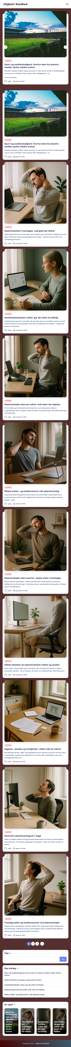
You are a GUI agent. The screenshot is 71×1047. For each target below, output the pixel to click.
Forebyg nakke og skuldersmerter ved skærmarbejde (31, 937)
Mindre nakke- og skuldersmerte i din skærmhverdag (31, 506)
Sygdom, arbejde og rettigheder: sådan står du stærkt (32, 764)
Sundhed (8, 76)
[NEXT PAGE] (42, 959)
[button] (10, 92)
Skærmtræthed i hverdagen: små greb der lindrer (29, 80)
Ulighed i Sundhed (15, 4)
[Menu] (67, 4)
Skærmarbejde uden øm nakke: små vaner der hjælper (32, 419)
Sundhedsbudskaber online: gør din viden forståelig (31, 332)
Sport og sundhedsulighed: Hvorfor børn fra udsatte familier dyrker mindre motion (32, 989)
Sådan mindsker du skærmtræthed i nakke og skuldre (32, 680)
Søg (6, 968)
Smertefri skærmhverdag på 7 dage (22, 851)
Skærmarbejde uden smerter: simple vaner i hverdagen (32, 593)
